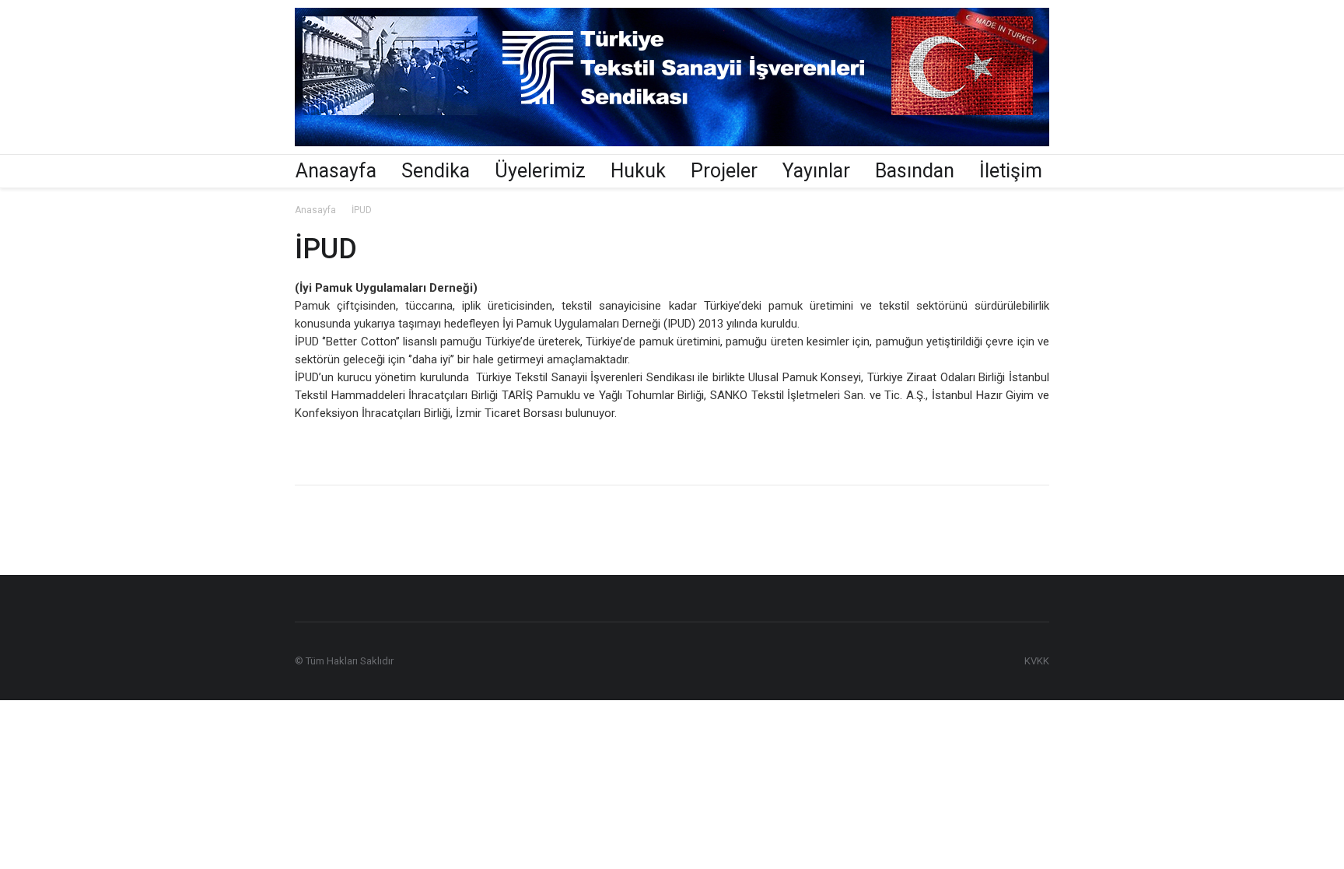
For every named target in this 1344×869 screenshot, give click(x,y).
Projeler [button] (724, 170)
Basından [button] (914, 170)
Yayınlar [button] (816, 170)
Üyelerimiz (540, 170)
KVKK (1036, 661)
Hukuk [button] (638, 170)
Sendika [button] (435, 170)
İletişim (1010, 170)
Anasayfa (336, 170)
